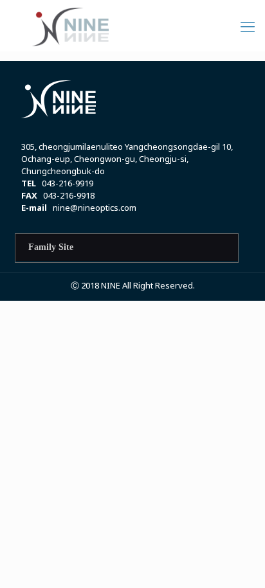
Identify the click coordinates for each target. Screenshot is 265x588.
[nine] (132, 25)
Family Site (50, 247)
